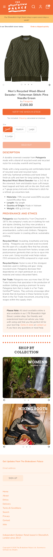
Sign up (13, 478)
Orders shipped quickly (34, 26)
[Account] (40, 5)
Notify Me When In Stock (27, 112)
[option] (26, 19)
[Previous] (4, 85)
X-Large (9, 136)
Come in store (27, 324)
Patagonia (28, 101)
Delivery (7, 503)
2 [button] (25, 84)
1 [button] (21, 84)
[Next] (49, 85)
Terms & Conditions (12, 508)
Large (31, 129)
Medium (20, 129)
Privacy (6, 516)
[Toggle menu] (4, 6)
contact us (41, 324)
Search (6, 512)
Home (5, 491)
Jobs (5, 524)
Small (7, 129)
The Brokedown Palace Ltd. (26, 548)
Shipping (22, 118)
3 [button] (28, 84)
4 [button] (31, 84)
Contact (6, 520)
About (6, 495)
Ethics (5, 499)
